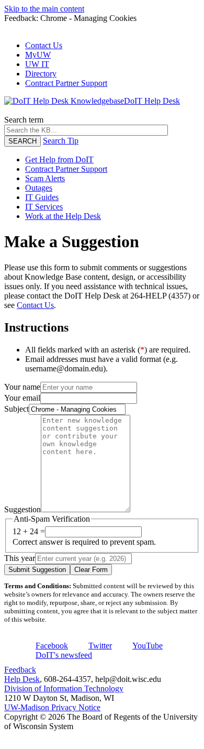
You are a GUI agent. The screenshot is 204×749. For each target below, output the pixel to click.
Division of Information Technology (63, 688)
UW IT (37, 64)
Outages (38, 187)
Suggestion (22, 509)
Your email (22, 397)
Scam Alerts (45, 178)
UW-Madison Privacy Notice (52, 707)
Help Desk (22, 679)
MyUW (38, 54)
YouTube (147, 645)
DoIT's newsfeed (64, 655)
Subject (16, 408)
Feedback (20, 669)
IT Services (44, 206)
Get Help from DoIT (59, 159)
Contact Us (43, 45)
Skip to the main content (44, 8)
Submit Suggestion (37, 570)
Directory (40, 73)
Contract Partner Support (66, 83)
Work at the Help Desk (63, 216)
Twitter (100, 645)
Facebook (52, 645)
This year (19, 558)
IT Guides (42, 197)
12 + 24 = (29, 531)
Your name (22, 386)
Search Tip (60, 140)
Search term (23, 119)
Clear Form (91, 570)
